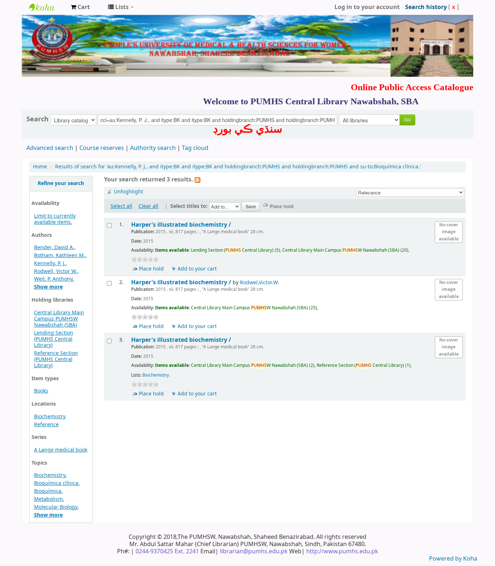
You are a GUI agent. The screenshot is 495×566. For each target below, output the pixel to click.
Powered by (446, 558)
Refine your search (61, 183)
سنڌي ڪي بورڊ (247, 129)
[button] (80, 7)
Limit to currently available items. (55, 219)
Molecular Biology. (56, 507)
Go (407, 119)
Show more (48, 287)
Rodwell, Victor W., (56, 271)
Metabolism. (49, 499)
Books (41, 391)
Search (37, 119)
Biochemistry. (50, 475)
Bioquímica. (48, 491)
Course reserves (101, 148)
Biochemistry (50, 416)
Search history (426, 7)
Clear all (148, 206)
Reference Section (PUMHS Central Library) (56, 359)
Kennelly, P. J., (50, 263)
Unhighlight (128, 192)
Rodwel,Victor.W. (259, 282)
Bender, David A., (55, 247)
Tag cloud (195, 148)
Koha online (47, 7)
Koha (470, 558)
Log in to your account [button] (367, 7)
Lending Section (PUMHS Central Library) (53, 339)
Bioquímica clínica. (57, 483)
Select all (121, 206)
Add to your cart (197, 269)
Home (40, 167)
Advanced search (49, 148)
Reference (46, 424)
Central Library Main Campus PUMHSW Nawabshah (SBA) (59, 319)
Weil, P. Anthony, (54, 279)
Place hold (151, 269)
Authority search (153, 148)
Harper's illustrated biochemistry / (182, 225)
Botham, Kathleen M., (60, 255)
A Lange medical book (60, 450)
